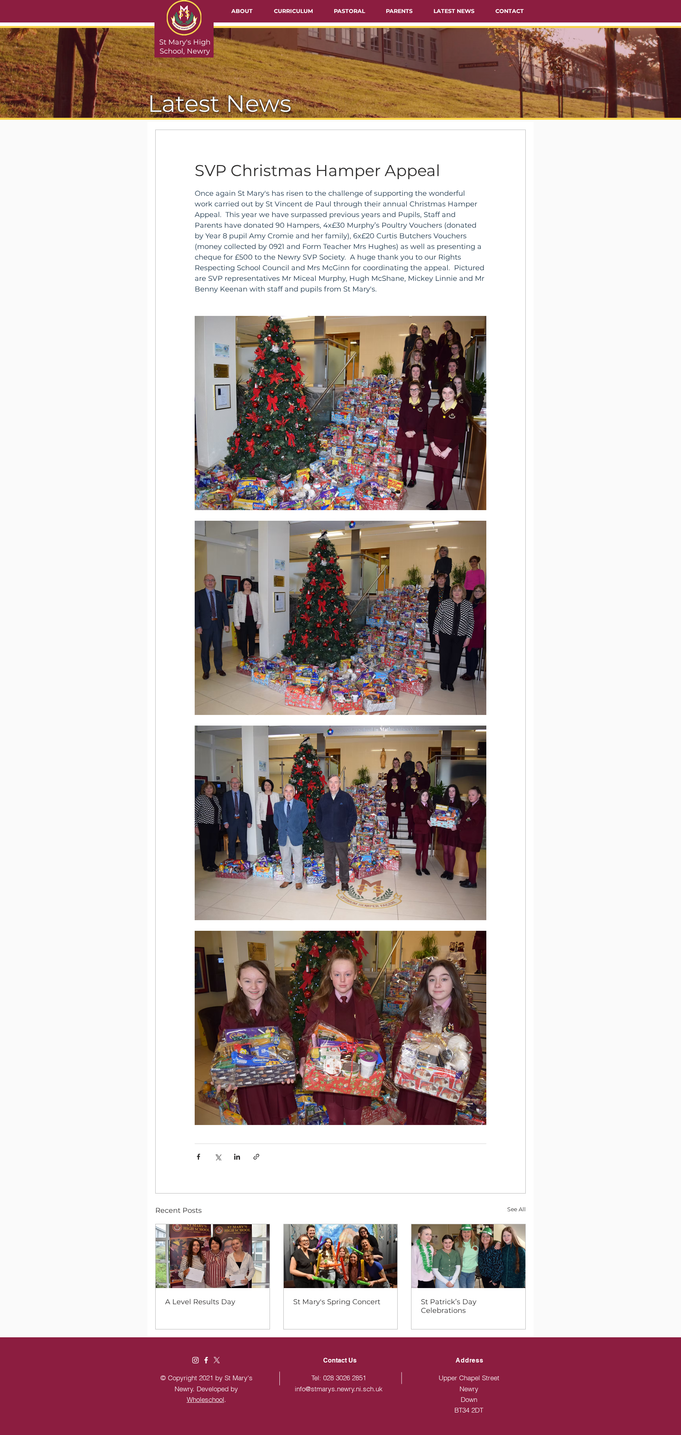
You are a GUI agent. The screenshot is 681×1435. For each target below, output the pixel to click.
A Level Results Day (200, 1302)
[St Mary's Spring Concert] (341, 1256)
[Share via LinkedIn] (237, 1156)
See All (516, 1209)
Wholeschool (205, 1399)
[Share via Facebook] (198, 1156)
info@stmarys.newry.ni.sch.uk (339, 1389)
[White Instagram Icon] (195, 1360)
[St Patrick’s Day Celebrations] (468, 1256)
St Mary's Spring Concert (336, 1302)
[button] (242, 11)
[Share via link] (256, 1156)
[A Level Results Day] (213, 1256)
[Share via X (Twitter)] (217, 1156)
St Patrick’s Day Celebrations (448, 1306)
